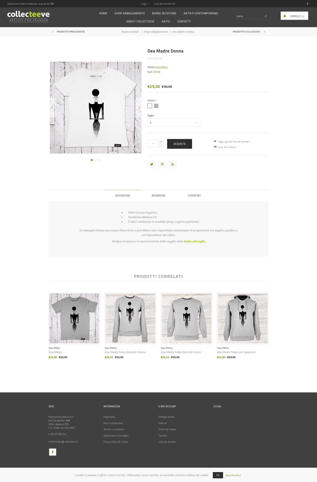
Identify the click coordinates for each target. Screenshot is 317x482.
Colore (151, 100)
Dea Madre (55, 352)
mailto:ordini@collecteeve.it (63, 441)
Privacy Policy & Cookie (115, 442)
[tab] (123, 195)
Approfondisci (233, 475)
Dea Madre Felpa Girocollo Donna (125, 352)
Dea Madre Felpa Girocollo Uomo (181, 352)
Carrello (162, 435)
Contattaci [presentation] (194, 195)
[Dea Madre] (74, 313)
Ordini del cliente (167, 429)
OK (217, 475)
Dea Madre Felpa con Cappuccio (236, 352)
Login (144, 4)
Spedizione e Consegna (115, 435)
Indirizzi (162, 423)
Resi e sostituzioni (113, 423)
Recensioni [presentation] (158, 195)
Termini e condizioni (113, 429)
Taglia (150, 115)
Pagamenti (109, 417)
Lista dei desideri (167, 442)
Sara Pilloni (162, 67)
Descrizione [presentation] (122, 195)
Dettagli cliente (166, 417)
